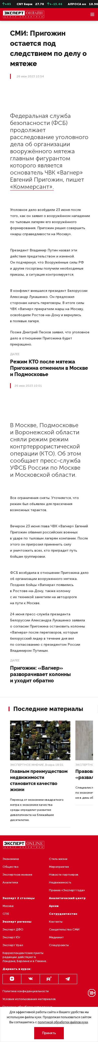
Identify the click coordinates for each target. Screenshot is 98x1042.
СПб (6, 914)
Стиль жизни (58, 859)
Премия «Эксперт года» (67, 890)
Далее (14, 354)
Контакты (56, 921)
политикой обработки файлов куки (63, 1022)
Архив (54, 906)
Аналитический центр (67, 898)
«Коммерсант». (32, 186)
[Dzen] (12, 979)
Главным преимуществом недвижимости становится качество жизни (39, 780)
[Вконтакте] (30, 979)
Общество (10, 867)
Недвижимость (60, 882)
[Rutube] (49, 979)
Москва (8, 906)
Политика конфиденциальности (26, 991)
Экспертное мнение (27, 765)
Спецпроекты (59, 945)
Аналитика (10, 882)
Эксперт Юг (11, 937)
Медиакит (56, 937)
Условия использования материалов (29, 999)
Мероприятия (59, 867)
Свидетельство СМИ (64, 929)
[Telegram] (67, 979)
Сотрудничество (63, 914)
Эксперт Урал (13, 945)
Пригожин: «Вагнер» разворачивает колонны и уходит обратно (40, 674)
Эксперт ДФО (13, 929)
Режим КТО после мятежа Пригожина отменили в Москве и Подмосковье (49, 368)
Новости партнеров (63, 874)
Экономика (11, 859)
